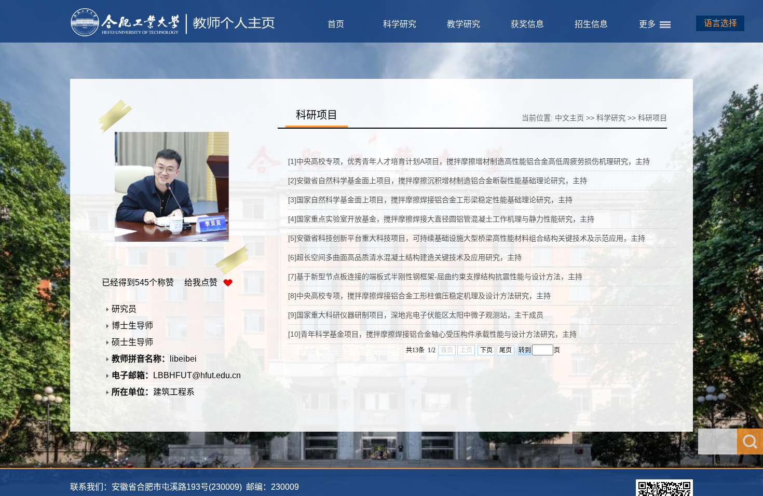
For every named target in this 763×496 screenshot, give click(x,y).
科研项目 (652, 118)
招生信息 (591, 24)
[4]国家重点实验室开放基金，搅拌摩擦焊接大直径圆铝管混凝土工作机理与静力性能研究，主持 (441, 219)
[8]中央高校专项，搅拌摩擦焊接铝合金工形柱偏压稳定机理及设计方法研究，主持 (419, 296)
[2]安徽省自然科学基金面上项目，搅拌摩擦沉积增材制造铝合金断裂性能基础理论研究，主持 (437, 180)
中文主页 (569, 118)
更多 (647, 24)
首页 (336, 24)
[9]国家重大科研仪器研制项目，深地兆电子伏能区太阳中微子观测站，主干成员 (415, 315)
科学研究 (399, 24)
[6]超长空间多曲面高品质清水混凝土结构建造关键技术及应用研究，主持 (405, 257)
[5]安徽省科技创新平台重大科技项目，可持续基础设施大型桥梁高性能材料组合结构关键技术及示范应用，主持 (466, 238)
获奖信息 (527, 24)
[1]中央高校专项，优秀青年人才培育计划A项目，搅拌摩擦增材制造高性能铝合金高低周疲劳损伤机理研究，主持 (469, 161)
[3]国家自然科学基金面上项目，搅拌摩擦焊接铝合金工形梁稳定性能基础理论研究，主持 (430, 200)
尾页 (505, 350)
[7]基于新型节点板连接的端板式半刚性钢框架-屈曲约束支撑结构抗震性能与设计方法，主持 (435, 276)
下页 (486, 350)
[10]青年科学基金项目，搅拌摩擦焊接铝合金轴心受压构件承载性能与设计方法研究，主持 (432, 334)
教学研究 (463, 24)
